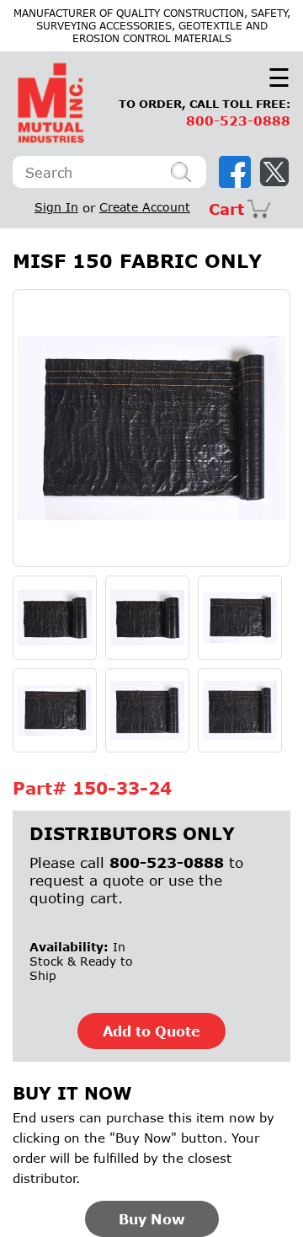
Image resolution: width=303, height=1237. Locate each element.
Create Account (144, 207)
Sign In (56, 207)
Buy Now (152, 1219)
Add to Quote (151, 1031)
